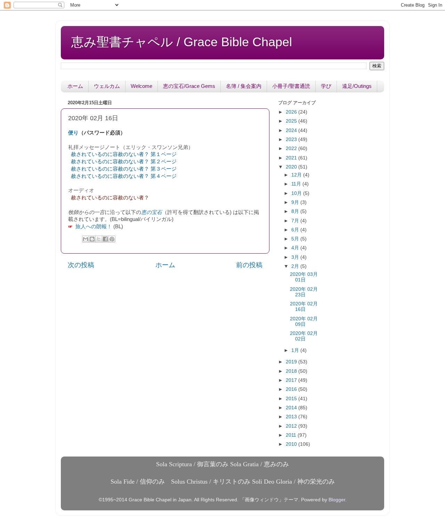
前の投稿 (249, 265)
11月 (296, 184)
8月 (295, 211)
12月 (297, 175)
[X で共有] (98, 239)
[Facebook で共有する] (105, 239)
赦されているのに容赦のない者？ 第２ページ (124, 161)
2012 (292, 426)
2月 (295, 266)
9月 (295, 202)
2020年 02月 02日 (304, 336)
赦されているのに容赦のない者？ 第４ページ (124, 176)
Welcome (141, 86)
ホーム (75, 86)
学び (326, 86)
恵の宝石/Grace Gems (189, 86)
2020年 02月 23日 (304, 292)
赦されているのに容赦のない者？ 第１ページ (124, 154)
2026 (292, 112)
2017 (292, 380)
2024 (292, 130)
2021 (292, 158)
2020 (292, 167)
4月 (295, 247)
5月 (295, 238)
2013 (292, 416)
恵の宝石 (151, 212)
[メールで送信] (85, 239)
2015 (292, 398)
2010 (292, 444)
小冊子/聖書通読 (291, 86)
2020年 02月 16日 (304, 306)
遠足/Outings (357, 86)
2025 (292, 121)
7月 (295, 220)
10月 (297, 193)
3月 (295, 257)
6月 (295, 229)
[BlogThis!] (92, 239)
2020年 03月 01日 (304, 277)
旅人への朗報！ (93, 226)
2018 (292, 371)
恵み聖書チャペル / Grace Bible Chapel (181, 42)
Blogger (337, 499)
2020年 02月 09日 (304, 321)
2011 (292, 435)
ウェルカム (107, 86)
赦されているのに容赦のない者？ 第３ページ (124, 169)
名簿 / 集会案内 (243, 86)
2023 (292, 139)
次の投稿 (81, 265)
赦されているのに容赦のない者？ (110, 197)
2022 (292, 148)
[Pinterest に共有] (111, 239)
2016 (292, 389)
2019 (292, 361)
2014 (292, 407)
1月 (295, 350)
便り (73, 132)
